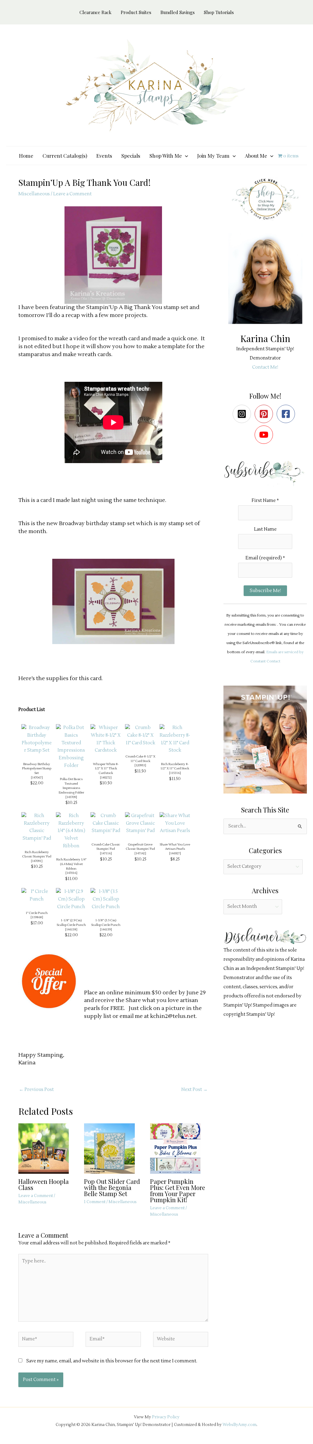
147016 (71, 873)
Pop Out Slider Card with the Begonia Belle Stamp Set (112, 1187)
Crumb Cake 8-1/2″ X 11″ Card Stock (140, 758)
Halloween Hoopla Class (43, 1184)
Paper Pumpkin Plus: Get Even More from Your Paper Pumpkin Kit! (177, 1190)
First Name (265, 500)
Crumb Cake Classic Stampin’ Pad (106, 846)
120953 (140, 765)
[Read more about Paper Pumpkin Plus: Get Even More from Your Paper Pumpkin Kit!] (179, 1148)
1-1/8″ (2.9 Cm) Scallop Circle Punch (71, 922)
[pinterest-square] (265, 414)
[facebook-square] (287, 414)
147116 (106, 853)
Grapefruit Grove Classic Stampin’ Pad (140, 846)
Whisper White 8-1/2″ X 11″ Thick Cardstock (106, 768)
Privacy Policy (165, 1417)
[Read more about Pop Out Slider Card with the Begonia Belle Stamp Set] (113, 1148)
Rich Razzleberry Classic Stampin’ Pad (36, 854)
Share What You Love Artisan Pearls (175, 846)
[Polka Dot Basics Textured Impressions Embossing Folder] (71, 747)
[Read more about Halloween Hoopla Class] (47, 1148)
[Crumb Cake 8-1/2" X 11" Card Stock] (140, 735)
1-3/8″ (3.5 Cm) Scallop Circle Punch (105, 922)
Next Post (194, 1089)
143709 (71, 797)
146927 (175, 853)
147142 (140, 853)
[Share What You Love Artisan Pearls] (175, 823)
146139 (106, 929)
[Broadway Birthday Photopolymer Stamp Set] (36, 739)
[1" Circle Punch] (36, 895)
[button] (185, 155)
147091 (36, 861)
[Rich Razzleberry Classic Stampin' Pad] (36, 827)
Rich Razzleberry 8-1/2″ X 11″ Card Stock (174, 766)
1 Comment (94, 1201)
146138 (71, 929)
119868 (37, 917)
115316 (175, 773)
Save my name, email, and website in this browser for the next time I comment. (111, 1361)
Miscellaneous (34, 194)
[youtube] (265, 434)
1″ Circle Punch (37, 913)
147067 (37, 777)
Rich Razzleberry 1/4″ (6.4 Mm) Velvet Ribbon (71, 863)
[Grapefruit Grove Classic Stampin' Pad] (140, 823)
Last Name (265, 529)
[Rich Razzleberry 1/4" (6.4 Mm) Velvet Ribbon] (71, 831)
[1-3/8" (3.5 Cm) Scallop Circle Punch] (105, 899)
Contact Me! (265, 367)
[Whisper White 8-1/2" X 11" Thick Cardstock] (105, 739)
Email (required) (265, 558)
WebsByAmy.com (239, 1424)
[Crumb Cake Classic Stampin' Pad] (105, 823)
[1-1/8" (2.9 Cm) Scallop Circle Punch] (71, 899)
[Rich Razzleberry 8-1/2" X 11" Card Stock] (175, 739)
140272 (105, 777)
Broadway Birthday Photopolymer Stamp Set (36, 768)
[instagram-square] (243, 414)
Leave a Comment (72, 194)
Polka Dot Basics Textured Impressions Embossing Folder (71, 785)
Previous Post (36, 1089)
